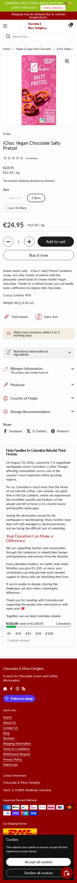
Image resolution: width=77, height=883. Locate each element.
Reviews (9, 738)
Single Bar (14, 198)
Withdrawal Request (16, 754)
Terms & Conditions (16, 748)
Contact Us (10, 728)
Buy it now (38, 255)
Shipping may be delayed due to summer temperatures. (38, 16)
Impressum (10, 764)
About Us (9, 722)
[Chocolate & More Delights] (37, 26)
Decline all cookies (38, 873)
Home (6, 48)
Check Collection (53, 7)
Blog (6, 733)
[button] (70, 26)
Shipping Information (17, 743)
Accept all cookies (38, 862)
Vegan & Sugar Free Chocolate (33, 48)
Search (7, 717)
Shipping (23, 180)
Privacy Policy (12, 759)
